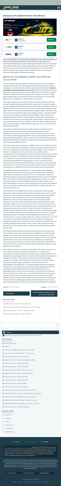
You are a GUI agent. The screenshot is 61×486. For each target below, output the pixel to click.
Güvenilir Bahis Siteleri (11, 343)
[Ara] (57, 325)
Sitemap (15, 482)
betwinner (14, 447)
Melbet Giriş (7, 447)
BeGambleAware (45, 473)
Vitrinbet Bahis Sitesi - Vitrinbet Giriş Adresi (16, 376)
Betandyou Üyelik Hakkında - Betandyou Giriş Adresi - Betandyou (22, 403)
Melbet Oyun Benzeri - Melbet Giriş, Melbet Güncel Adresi (20, 360)
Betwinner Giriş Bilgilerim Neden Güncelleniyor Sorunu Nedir (23, 335)
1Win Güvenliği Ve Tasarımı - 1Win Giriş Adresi (17, 356)
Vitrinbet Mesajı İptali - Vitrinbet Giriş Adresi (16, 380)
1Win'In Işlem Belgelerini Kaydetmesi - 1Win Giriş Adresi (19, 350)
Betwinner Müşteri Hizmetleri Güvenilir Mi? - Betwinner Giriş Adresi (43, 293)
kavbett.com (8, 415)
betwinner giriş (9, 425)
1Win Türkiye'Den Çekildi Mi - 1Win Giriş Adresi (18, 304)
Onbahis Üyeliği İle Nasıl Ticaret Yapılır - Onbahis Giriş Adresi (21, 400)
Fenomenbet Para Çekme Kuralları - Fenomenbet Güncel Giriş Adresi (23, 393)
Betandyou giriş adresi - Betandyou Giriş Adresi (17, 407)
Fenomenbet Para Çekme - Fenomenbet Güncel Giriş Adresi (21, 390)
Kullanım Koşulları (35, 482)
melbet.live (8, 418)
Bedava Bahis (10, 293)
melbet (7, 421)
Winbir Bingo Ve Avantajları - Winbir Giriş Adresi (18, 314)
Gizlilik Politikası (45, 482)
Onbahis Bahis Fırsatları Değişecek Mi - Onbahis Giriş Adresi (21, 397)
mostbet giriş (8, 428)
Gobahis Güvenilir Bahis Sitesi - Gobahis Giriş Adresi (18, 370)
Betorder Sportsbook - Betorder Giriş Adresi (16, 363)
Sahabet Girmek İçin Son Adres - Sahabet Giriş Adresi (20, 310)
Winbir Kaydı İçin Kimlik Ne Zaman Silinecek (16, 387)
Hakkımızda (27, 482)
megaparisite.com (10, 431)
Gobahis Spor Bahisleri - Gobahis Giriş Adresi (17, 366)
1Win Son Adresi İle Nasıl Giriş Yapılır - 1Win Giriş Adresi (19, 353)
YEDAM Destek (12, 473)
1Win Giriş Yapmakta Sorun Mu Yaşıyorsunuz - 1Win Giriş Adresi (23, 307)
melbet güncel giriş (22, 447)
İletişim (20, 482)
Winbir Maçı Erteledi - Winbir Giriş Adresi (15, 383)
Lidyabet (7, 346)
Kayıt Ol (50, 40)
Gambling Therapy (30, 473)
